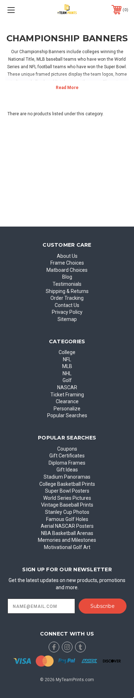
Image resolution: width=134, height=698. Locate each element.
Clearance (67, 401)
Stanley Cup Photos (67, 512)
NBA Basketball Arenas (67, 533)
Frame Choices (67, 263)
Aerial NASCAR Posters (67, 526)
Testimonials (67, 284)
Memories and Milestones (67, 540)
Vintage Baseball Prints (67, 505)
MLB (67, 366)
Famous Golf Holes (67, 519)
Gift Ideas (67, 470)
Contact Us (67, 305)
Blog (67, 277)
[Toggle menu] (19, 10)
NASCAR (67, 387)
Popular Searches (67, 415)
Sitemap (67, 319)
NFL (67, 359)
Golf (67, 380)
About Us (67, 256)
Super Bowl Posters (67, 491)
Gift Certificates (67, 456)
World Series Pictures (67, 498)
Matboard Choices (67, 270)
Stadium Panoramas (67, 477)
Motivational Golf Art (67, 547)
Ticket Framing (67, 394)
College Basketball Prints (67, 484)
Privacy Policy (67, 312)
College (67, 352)
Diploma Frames (67, 463)
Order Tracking (67, 298)
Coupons (67, 449)
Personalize (67, 408)
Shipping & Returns (67, 291)
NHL (67, 373)
